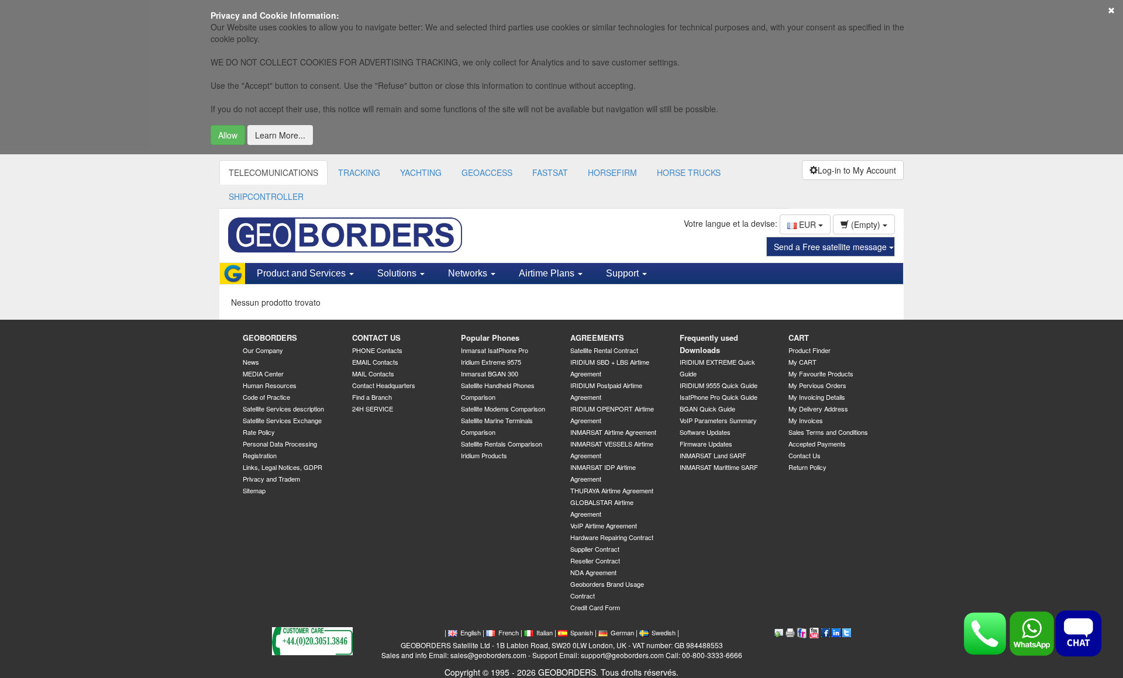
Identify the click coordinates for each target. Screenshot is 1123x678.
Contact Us (804, 455)
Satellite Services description (283, 408)
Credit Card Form (595, 607)
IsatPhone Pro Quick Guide (718, 397)
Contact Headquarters (383, 385)
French (508, 632)
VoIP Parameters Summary (718, 420)
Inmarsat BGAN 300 (489, 373)
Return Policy (807, 467)
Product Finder (809, 350)
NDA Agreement (593, 572)
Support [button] (623, 273)
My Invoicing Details (816, 397)
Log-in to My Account (857, 170)
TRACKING (359, 172)
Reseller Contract (595, 560)
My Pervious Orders (817, 385)
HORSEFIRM (612, 172)
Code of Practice (266, 397)
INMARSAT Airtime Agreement (613, 432)
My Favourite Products (820, 373)
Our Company (263, 350)
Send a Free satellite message (831, 246)
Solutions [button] (398, 273)
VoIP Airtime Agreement (603, 525)
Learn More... (280, 135)
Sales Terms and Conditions (828, 432)
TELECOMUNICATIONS (273, 172)
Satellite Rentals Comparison (501, 443)
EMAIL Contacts (375, 361)
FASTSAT (550, 172)
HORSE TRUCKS (689, 172)
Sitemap (254, 490)
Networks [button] (469, 273)
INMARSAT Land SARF (713, 455)
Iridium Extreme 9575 (491, 361)
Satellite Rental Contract (604, 350)
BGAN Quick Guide (707, 408)
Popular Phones (490, 337)
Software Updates (705, 432)
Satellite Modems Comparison (503, 408)
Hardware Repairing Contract (611, 537)
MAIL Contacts (373, 373)
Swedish (664, 632)
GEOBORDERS (270, 337)
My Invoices (805, 420)
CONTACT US (376, 337)
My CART (802, 361)
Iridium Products (484, 455)
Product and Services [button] (302, 273)
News (251, 361)
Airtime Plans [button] (548, 273)
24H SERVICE (372, 408)
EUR (807, 224)
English (470, 632)
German (622, 632)
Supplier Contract (594, 549)
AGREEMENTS (597, 337)
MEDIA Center (263, 373)
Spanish (581, 632)
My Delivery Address (818, 408)
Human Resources (270, 385)
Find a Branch (372, 397)
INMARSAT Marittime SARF (719, 467)
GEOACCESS (486, 172)
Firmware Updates (706, 443)
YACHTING (421, 172)
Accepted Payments (817, 443)
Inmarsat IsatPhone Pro (494, 350)
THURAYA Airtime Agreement (611, 490)
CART (798, 337)
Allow (227, 135)
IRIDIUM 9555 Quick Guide (718, 385)
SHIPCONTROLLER (266, 196)
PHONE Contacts (377, 350)
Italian (544, 632)
